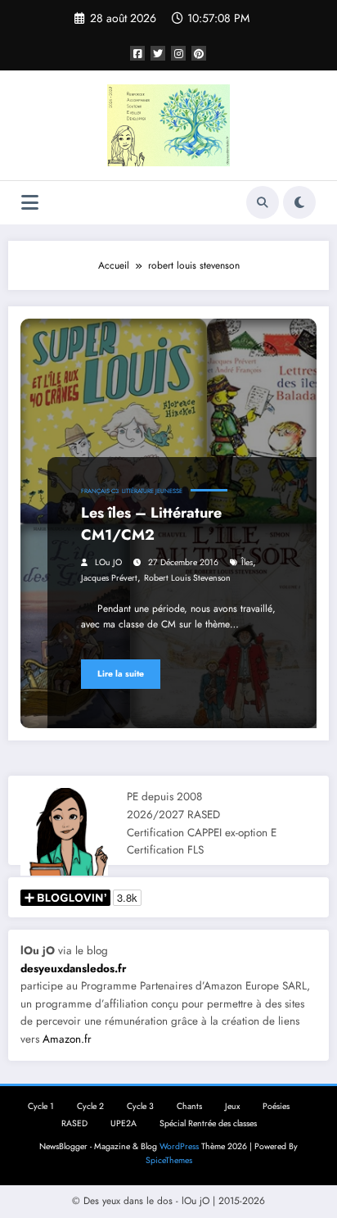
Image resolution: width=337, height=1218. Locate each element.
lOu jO (108, 562)
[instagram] (178, 53)
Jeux (232, 1106)
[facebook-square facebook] (137, 53)
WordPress (179, 1146)
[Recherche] (262, 202)
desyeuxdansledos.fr (73, 968)
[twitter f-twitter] (158, 53)
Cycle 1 (41, 1106)
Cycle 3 (140, 1106)
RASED (74, 1123)
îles (247, 562)
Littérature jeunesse (152, 491)
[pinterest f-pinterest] (198, 53)
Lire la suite (120, 674)
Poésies (276, 1106)
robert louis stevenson (187, 578)
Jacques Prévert (109, 578)
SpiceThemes (169, 1160)
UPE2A (123, 1123)
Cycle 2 (90, 1106)
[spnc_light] (299, 202)
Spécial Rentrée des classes (208, 1123)
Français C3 (100, 491)
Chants (189, 1106)
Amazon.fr (67, 1039)
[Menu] (29, 202)
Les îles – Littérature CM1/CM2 (151, 524)
